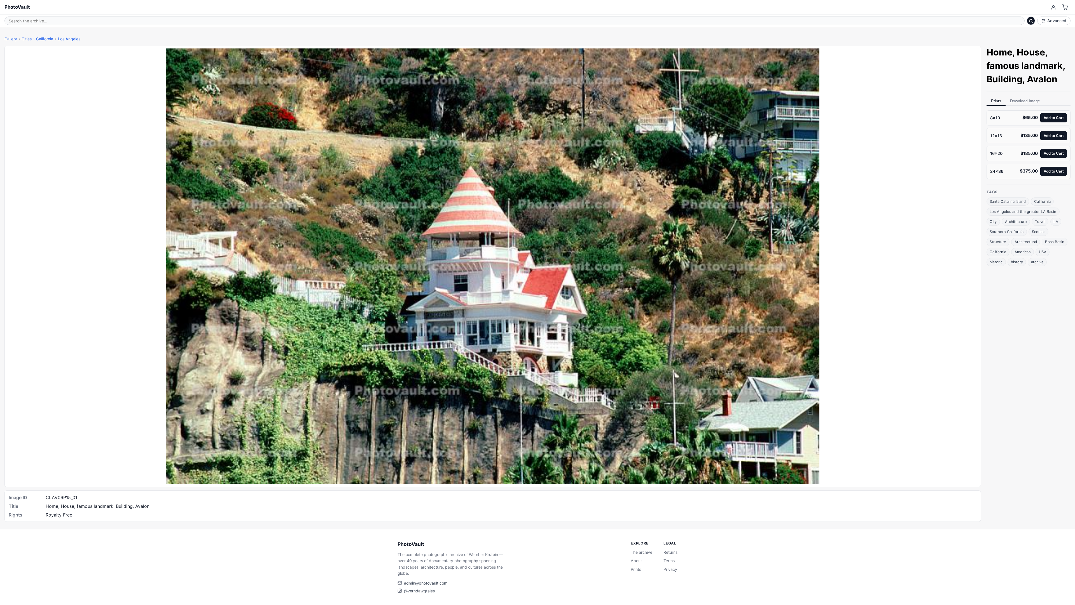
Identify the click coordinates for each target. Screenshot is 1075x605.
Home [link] (999, 52)
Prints (996, 101)
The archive (641, 552)
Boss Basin (1054, 241)
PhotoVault (17, 7)
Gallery (10, 38)
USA (1042, 252)
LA (1055, 221)
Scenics (1038, 231)
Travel (1040, 221)
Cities (27, 38)
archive (1037, 262)
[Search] (1031, 21)
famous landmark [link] (1025, 65)
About (636, 560)
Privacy (670, 569)
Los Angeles (69, 38)
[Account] (1053, 7)
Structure (998, 241)
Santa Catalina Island (1008, 201)
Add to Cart (1054, 117)
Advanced (1056, 20)
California (44, 38)
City (993, 221)
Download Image (1025, 101)
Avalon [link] (1042, 79)
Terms (669, 560)
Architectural (1026, 241)
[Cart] (1065, 7)
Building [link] (1004, 79)
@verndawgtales (419, 590)
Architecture (1016, 221)
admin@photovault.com (425, 583)
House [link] (1031, 52)
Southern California (1006, 231)
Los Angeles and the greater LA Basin (1023, 211)
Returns (670, 552)
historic (996, 262)
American (1023, 252)
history (1017, 262)
